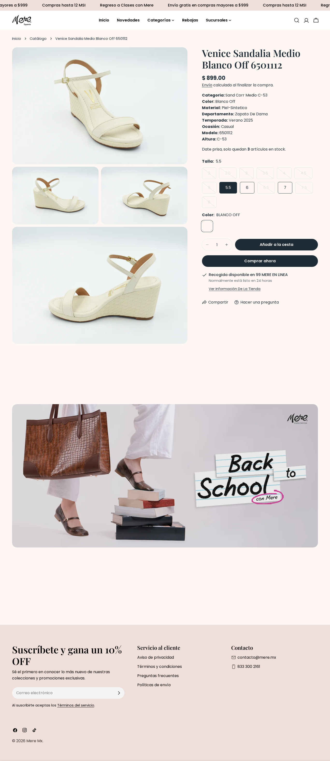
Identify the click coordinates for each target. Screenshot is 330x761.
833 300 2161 (248, 666)
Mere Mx (34, 741)
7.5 (307, 189)
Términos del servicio (75, 705)
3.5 (268, 174)
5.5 (228, 187)
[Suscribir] (119, 693)
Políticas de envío (154, 685)
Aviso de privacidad (155, 657)
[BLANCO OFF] (207, 226)
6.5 (269, 189)
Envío (207, 85)
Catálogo (38, 38)
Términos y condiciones (159, 666)
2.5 (231, 174)
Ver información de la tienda (234, 288)
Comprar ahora (260, 261)
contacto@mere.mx (256, 657)
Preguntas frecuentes (158, 675)
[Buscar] (296, 20)
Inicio (16, 38)
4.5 (306, 174)
